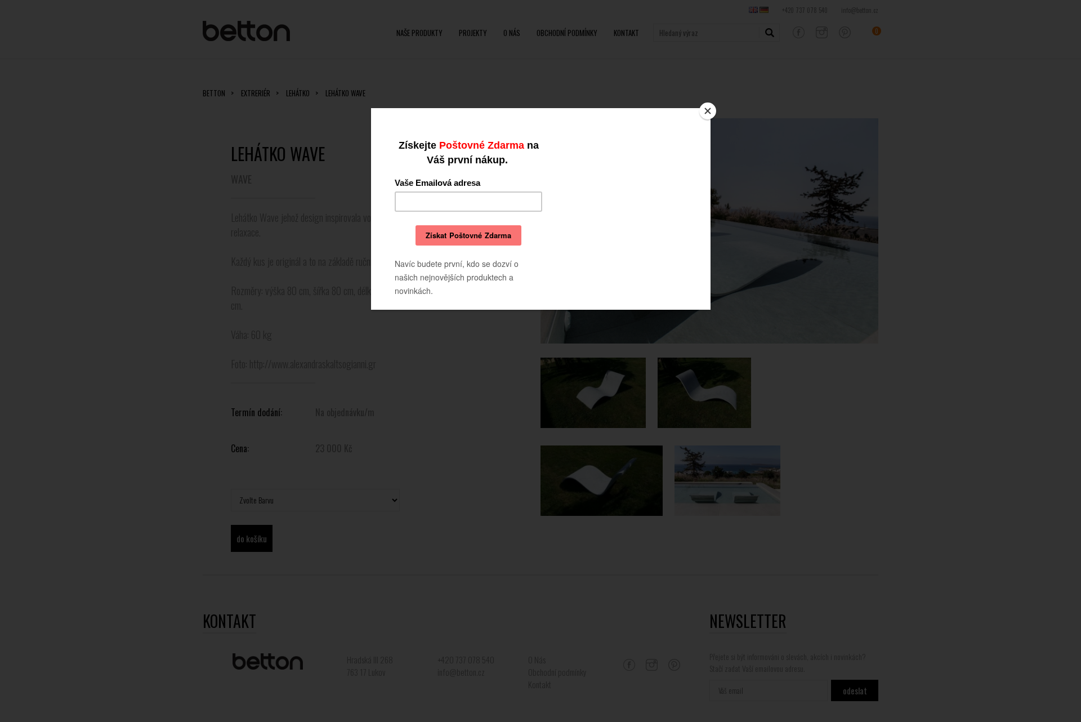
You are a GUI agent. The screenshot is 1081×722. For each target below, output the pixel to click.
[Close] (707, 110)
